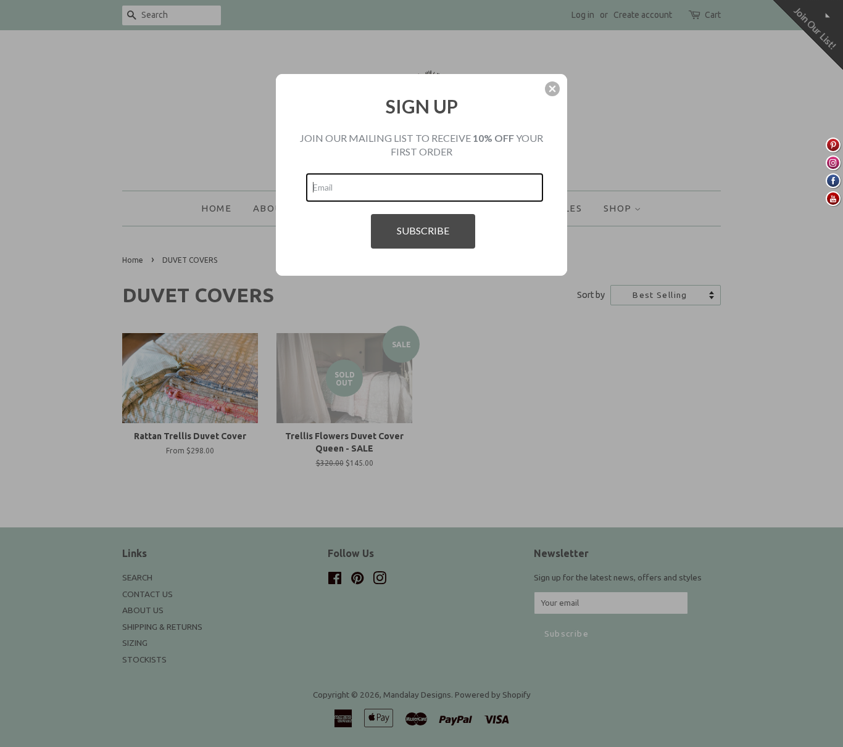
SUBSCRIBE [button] (423, 230)
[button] (552, 88)
